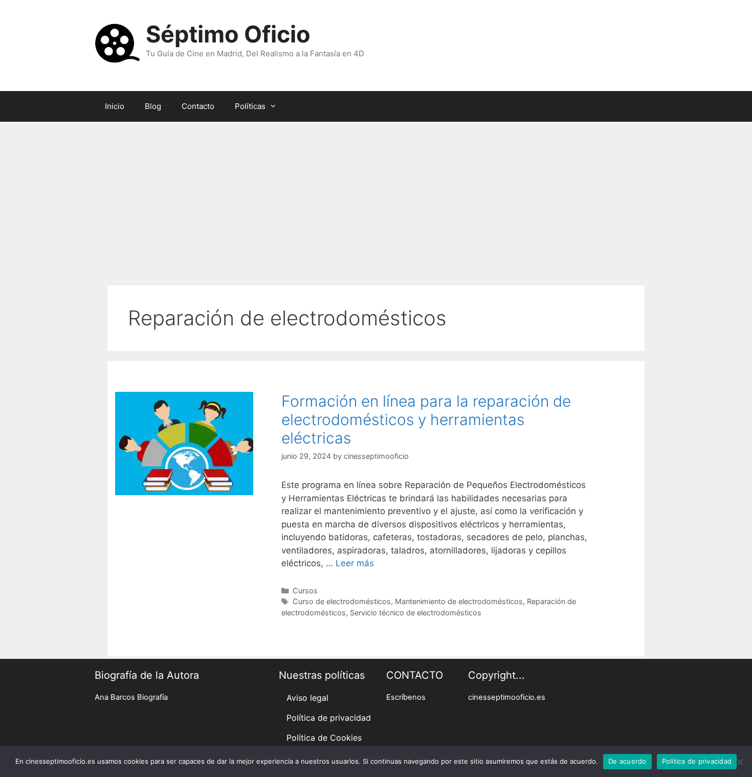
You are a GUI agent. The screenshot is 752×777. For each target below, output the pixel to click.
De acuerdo (627, 761)
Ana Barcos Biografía (131, 697)
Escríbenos (406, 697)
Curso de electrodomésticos (342, 601)
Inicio (114, 106)
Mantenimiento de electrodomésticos (459, 601)
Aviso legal (307, 698)
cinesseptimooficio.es (506, 697)
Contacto (198, 106)
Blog (153, 106)
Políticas (250, 106)
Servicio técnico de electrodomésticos (415, 612)
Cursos (305, 590)
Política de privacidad (328, 718)
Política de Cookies (324, 737)
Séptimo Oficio (228, 34)
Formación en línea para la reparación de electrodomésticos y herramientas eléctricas (426, 419)
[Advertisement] (376, 198)
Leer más (355, 563)
